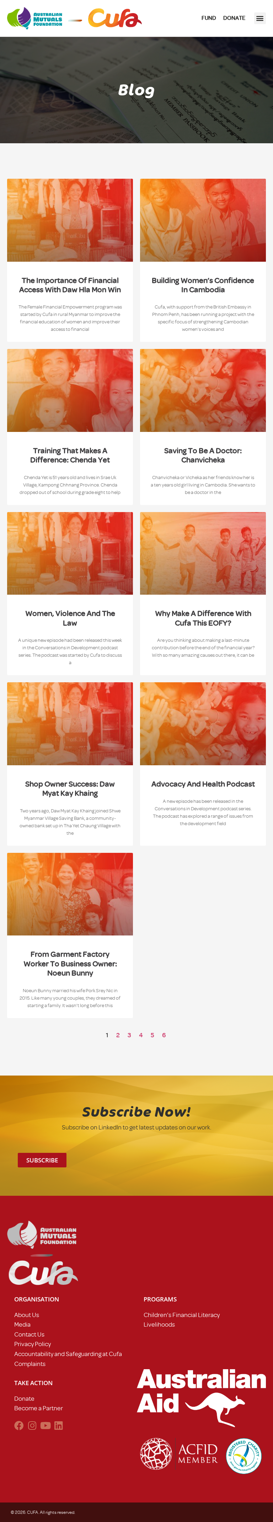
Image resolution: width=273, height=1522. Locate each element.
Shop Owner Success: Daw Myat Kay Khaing (70, 788)
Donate (24, 1398)
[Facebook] (19, 1425)
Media (22, 1324)
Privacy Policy (32, 1344)
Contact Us (29, 1334)
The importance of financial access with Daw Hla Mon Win (70, 285)
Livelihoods (159, 1324)
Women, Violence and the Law (70, 618)
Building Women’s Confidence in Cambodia (203, 285)
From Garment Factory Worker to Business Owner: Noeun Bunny (70, 963)
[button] (260, 18)
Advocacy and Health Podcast (203, 783)
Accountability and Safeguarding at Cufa (68, 1353)
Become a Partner (38, 1408)
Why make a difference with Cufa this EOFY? (203, 618)
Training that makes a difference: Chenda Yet (70, 455)
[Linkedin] (58, 1425)
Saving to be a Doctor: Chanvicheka (203, 455)
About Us (26, 1314)
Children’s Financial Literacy (182, 1314)
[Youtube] (45, 1425)
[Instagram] (32, 1425)
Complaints (30, 1363)
